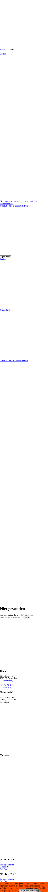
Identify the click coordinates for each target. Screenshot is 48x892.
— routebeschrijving (8, 680)
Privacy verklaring (31, 891)
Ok (21, 891)
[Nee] (40, 891)
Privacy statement (7, 864)
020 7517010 (5, 685)
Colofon (3, 869)
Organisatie (4, 867)
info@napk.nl (5, 687)
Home (2, 49)
